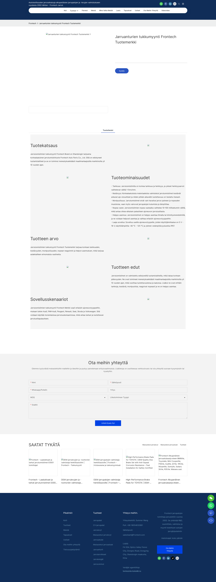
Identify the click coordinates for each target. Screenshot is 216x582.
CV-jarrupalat (99, 525)
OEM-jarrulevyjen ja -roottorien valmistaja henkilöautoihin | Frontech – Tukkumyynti (74, 481)
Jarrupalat (97, 520)
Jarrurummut (98, 564)
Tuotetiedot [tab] (108, 130)
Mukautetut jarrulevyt (150, 445)
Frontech (32, 23)
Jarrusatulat (98, 540)
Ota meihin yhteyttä (71, 544)
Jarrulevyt (97, 530)
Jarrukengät (98, 559)
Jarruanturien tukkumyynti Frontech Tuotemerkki (60, 23)
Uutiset (66, 540)
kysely (122, 71)
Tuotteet (183, 445)
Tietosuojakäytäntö (71, 549)
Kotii (65, 520)
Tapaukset (67, 535)
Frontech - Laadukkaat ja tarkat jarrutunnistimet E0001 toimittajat (42, 481)
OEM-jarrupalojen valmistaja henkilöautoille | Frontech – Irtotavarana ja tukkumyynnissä (106, 481)
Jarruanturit (98, 549)
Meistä (66, 530)
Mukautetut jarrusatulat (169, 445)
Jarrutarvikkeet (99, 554)
